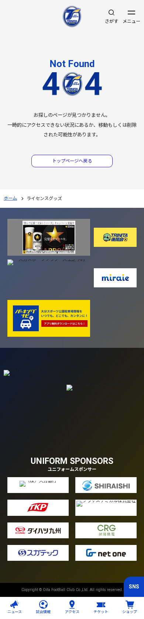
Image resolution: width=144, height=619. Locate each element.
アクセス (72, 612)
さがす (111, 21)
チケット (100, 612)
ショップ (129, 612)
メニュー (131, 21)
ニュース (14, 612)
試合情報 (43, 612)
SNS (134, 587)
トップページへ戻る (72, 161)
